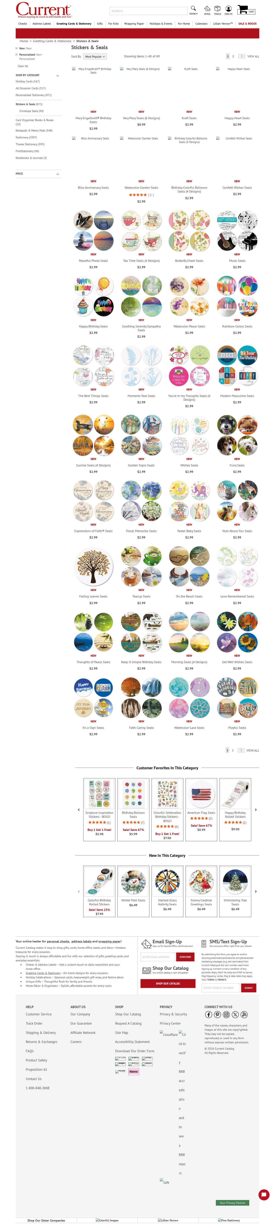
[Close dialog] (204, 568)
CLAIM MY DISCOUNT (137, 650)
